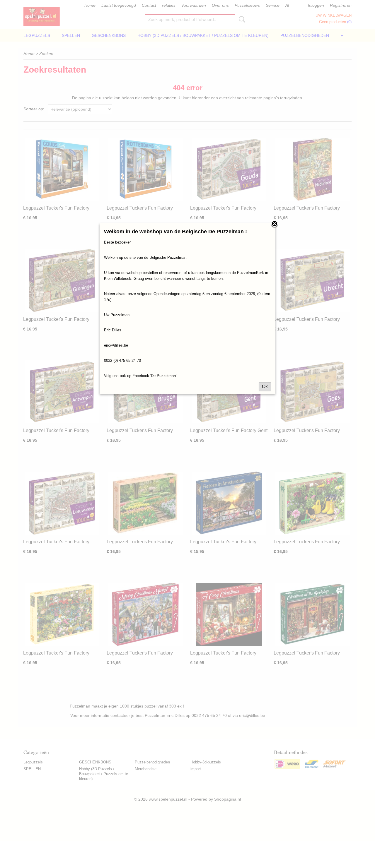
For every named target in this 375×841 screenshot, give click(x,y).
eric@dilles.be (116, 345)
